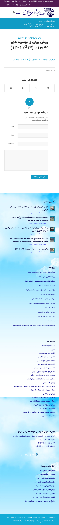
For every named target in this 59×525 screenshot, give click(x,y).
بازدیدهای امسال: (48, 490)
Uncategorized (48, 346)
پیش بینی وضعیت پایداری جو (44, 405)
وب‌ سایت (11, 143)
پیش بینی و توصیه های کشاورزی (29, 38)
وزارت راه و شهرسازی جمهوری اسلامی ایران (40, 290)
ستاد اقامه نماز (50, 308)
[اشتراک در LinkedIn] (23, 88)
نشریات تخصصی (48, 416)
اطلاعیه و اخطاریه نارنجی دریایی (43, 372)
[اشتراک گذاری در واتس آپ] (36, 88)
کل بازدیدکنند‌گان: (48, 497)
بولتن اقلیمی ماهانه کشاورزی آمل (42, 375)
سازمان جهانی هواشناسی (46, 312)
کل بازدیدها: (50, 494)
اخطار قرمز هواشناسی (46, 357)
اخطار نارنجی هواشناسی (46, 361)
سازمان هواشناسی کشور (46, 285)
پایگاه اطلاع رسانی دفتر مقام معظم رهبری (41, 272)
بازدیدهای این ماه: (48, 486)
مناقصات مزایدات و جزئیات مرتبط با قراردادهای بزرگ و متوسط (34, 325)
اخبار (53, 350)
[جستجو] (14, 12)
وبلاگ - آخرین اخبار (46, 21)
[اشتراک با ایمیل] (11, 88)
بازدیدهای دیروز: (48, 478)
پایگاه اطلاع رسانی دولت (47, 277)
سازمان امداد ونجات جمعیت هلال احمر (42, 303)
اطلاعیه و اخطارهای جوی (46, 364)
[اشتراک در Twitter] (48, 88)
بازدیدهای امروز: (48, 471)
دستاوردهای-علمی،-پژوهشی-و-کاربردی (39, 412)
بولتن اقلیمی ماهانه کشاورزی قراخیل (41, 379)
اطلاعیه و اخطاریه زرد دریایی (44, 368)
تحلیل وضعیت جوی (47, 409)
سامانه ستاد (51, 321)
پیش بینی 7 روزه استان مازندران (42, 390)
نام (13, 126)
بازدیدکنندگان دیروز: (47, 482)
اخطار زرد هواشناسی (47, 353)
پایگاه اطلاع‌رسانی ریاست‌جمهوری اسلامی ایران (39, 281)
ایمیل (12, 135)
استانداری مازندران (48, 294)
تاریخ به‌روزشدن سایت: (46, 501)
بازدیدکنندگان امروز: (47, 475)
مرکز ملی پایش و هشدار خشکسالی (43, 299)
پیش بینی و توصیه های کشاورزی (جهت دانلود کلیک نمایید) (33, 60)
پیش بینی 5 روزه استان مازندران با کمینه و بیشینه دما (34, 386)
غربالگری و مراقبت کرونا (46, 316)
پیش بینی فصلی (49, 394)
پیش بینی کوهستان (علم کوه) (43, 397)
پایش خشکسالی (49, 383)
